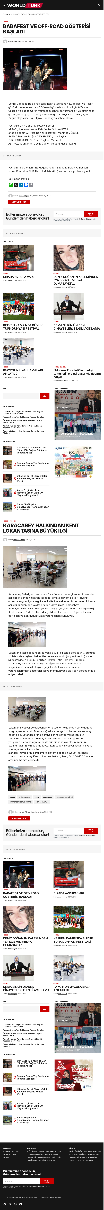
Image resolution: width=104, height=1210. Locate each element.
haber (36, 797)
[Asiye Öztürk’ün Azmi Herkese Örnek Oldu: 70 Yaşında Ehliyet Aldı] (7, 492)
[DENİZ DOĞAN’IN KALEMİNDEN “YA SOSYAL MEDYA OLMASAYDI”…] (77, 258)
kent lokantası (42, 802)
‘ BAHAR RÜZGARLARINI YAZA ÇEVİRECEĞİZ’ (44, 1157)
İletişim (6, 1157)
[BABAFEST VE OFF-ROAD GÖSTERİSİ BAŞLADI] (26, 874)
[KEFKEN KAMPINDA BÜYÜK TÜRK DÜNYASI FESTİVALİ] (26, 306)
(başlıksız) (62, 407)
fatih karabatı (24, 797)
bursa (12, 797)
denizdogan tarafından (65, 437)
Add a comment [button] (21, 202)
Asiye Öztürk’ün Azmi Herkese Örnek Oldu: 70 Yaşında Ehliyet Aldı (22, 427)
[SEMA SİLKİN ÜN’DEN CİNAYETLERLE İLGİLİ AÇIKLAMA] (77, 306)
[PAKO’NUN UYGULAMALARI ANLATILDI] (26, 351)
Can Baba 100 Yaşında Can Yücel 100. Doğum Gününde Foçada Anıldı (23, 412)
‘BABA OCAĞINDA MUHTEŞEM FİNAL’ (83, 1157)
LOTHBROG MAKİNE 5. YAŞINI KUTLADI (42, 1154)
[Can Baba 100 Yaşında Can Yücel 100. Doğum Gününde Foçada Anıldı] (7, 450)
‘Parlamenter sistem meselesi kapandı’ (85, 1160)
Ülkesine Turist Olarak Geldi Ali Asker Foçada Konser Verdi (22, 421)
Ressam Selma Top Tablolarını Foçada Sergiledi (23, 417)
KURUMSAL (7, 1148)
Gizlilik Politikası (9, 1154)
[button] (4, 5)
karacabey (47, 797)
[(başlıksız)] (78, 402)
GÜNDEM (63, 367)
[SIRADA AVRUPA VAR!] (26, 258)
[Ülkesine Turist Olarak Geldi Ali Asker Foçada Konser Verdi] (7, 478)
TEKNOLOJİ (31, 1148)
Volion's (58, 1198)
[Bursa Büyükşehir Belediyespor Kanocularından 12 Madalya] (7, 507)
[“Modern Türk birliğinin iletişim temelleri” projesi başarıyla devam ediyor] (77, 351)
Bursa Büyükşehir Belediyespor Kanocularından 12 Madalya (25, 432)
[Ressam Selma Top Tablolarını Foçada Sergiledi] (7, 464)
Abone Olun (91, 214)
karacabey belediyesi (64, 797)
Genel (6, 22)
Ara (4, 388)
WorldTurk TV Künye (11, 1151)
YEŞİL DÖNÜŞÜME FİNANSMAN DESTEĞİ (85, 1151)
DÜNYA (72, 1148)
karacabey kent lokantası (20, 802)
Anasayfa (6, 14)
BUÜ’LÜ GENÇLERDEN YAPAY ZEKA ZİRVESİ (44, 1151)
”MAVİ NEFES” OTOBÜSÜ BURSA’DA (41, 1160)
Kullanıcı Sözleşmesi (87, 219)
